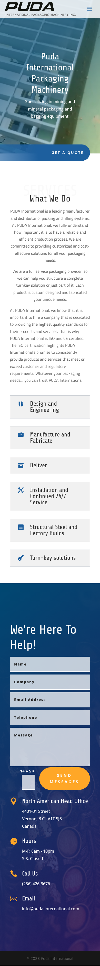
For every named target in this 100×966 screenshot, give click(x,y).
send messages (64, 779)
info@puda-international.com (50, 909)
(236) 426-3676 (36, 884)
